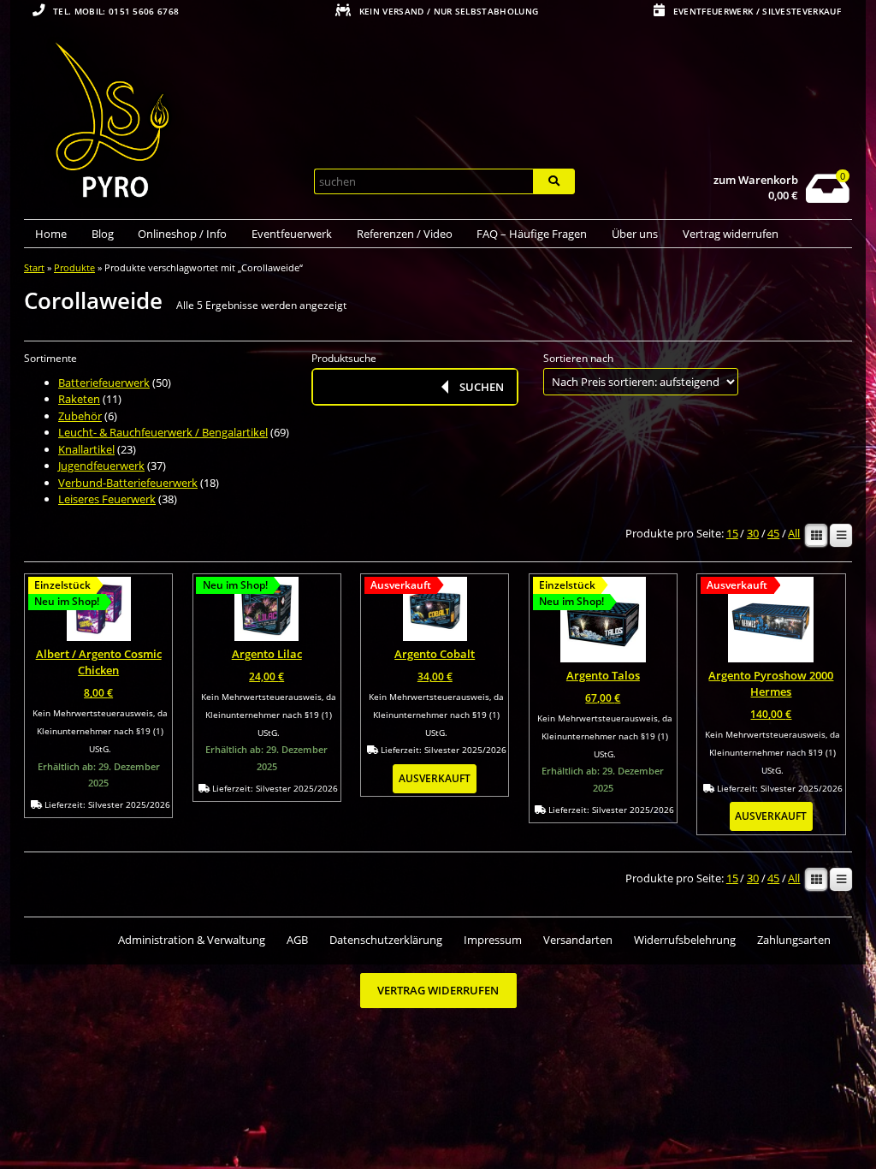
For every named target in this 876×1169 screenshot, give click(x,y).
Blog (103, 233)
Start (34, 267)
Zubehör (80, 416)
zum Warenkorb (755, 180)
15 (732, 534)
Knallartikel (86, 449)
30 (753, 534)
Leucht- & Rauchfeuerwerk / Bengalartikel (163, 432)
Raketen (79, 398)
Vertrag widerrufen (730, 233)
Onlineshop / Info (182, 233)
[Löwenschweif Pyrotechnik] (161, 122)
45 (773, 534)
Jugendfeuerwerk (101, 465)
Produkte (74, 267)
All (794, 534)
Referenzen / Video (405, 233)
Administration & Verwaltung (191, 939)
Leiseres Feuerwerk (107, 499)
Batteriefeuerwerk (104, 382)
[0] (827, 198)
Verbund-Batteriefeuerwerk (128, 482)
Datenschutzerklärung (385, 939)
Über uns (635, 233)
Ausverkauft (435, 778)
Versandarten (578, 939)
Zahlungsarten (794, 939)
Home (51, 233)
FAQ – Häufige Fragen (531, 233)
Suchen (481, 387)
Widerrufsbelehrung (685, 939)
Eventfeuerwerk (292, 233)
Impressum (493, 939)
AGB (297, 939)
